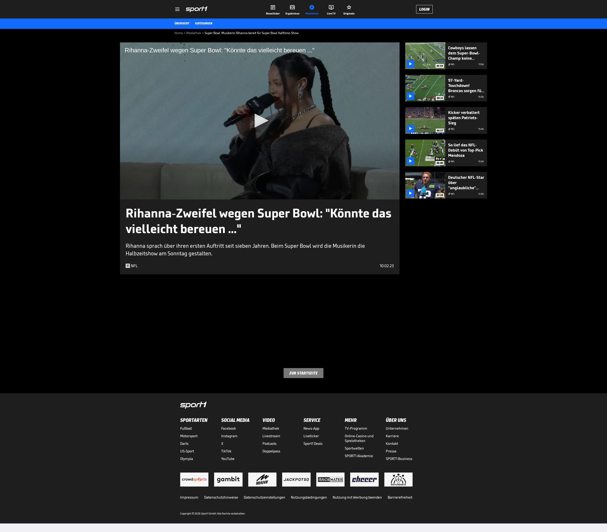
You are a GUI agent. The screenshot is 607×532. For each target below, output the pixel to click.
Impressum (189, 497)
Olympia (186, 458)
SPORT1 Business (399, 458)
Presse (391, 451)
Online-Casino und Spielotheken (359, 438)
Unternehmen (397, 428)
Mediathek (270, 428)
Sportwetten (354, 448)
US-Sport (187, 451)
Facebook (228, 428)
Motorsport (189, 436)
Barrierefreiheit (400, 497)
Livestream (271, 436)
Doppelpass (271, 451)
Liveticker (311, 436)
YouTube (228, 458)
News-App (311, 428)
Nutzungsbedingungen (309, 497)
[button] (259, 120)
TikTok (226, 451)
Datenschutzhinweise (221, 497)
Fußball (186, 428)
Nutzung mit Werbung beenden (357, 497)
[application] (260, 120)
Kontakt (392, 443)
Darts (184, 443)
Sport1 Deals (313, 443)
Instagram (229, 436)
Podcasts (269, 443)
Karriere (392, 436)
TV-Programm (356, 428)
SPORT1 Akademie (359, 456)
